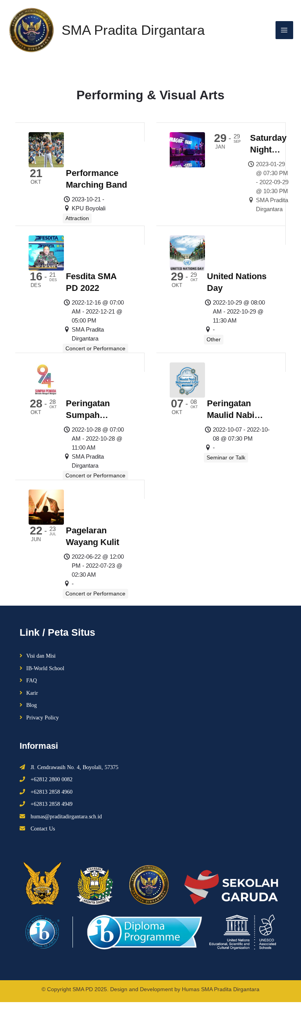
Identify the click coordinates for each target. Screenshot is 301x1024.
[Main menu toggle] (285, 30)
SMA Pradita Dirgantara (133, 30)
